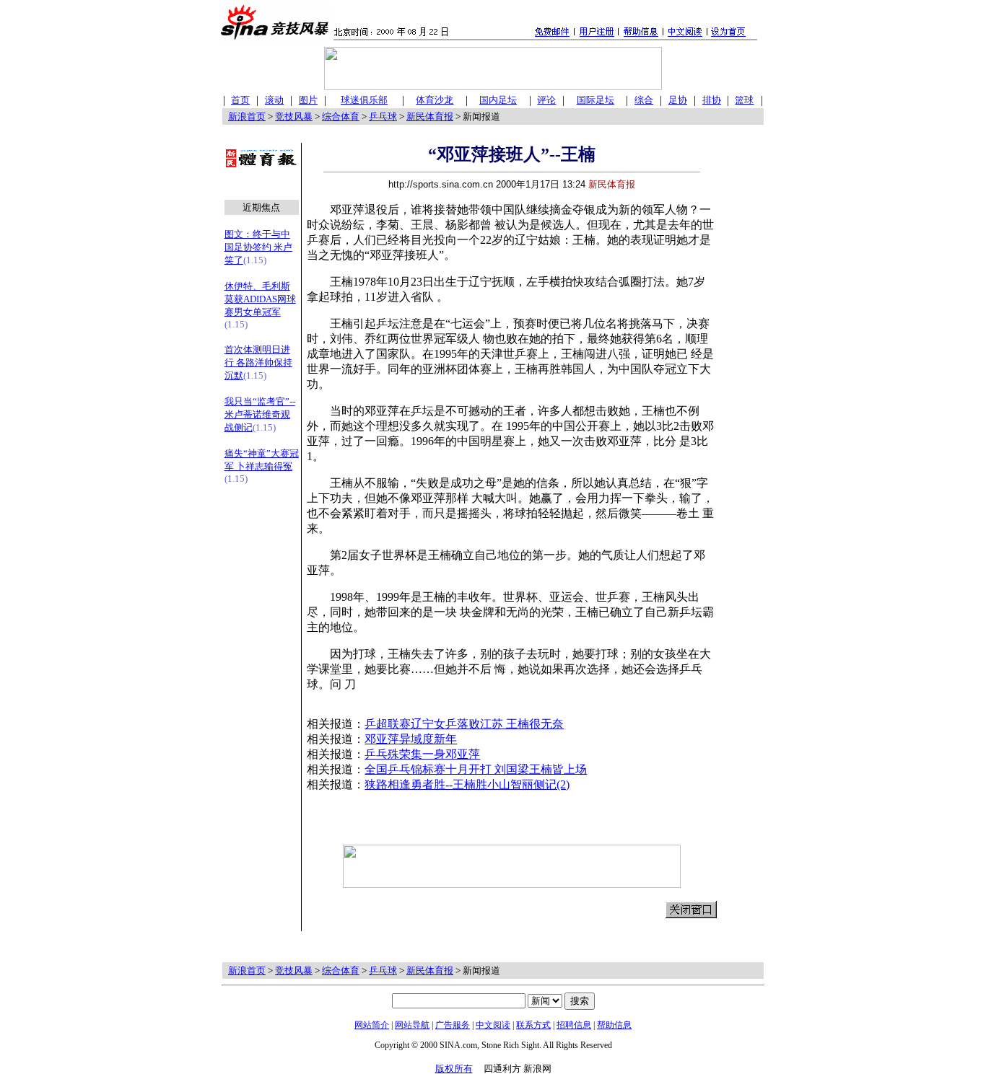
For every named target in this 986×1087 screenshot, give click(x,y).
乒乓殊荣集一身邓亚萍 (422, 754)
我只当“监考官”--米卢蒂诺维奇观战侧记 (259, 414)
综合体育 (340, 116)
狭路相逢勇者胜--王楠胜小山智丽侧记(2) (467, 784)
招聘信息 (574, 1025)
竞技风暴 (294, 116)
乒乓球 (383, 116)
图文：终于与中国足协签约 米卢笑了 (258, 247)
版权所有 (454, 1068)
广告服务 (452, 1025)
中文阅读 (493, 1025)
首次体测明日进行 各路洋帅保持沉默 (258, 362)
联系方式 (533, 1025)
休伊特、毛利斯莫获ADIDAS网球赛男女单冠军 (260, 299)
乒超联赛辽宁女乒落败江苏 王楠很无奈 (464, 724)
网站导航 (412, 1025)
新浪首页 (247, 116)
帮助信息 (614, 1025)
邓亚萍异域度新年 (411, 739)
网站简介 (371, 1025)
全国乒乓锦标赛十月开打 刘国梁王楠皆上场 (476, 769)
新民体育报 (429, 116)
